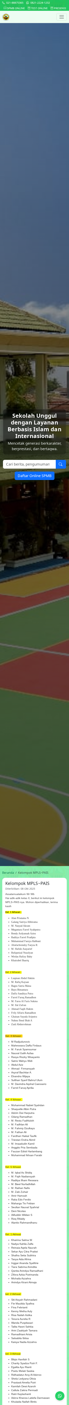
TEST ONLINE (39, 8)
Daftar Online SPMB (35, 475)
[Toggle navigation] (61, 17)
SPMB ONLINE (15, 8)
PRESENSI (59, 8)
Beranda (8, 873)
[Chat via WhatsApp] (59, 1395)
